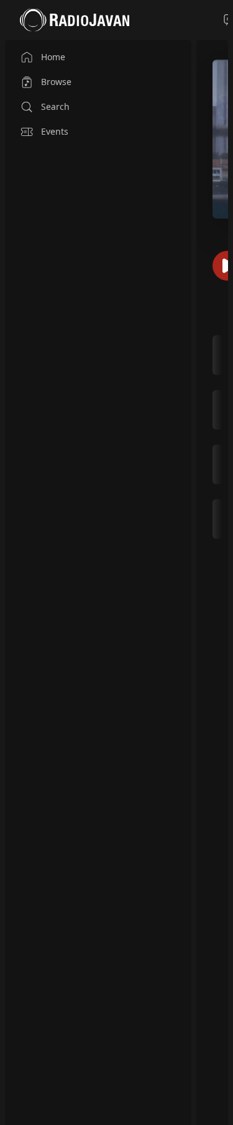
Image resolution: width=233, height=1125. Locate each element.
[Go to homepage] (74, 20)
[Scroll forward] (223, 436)
